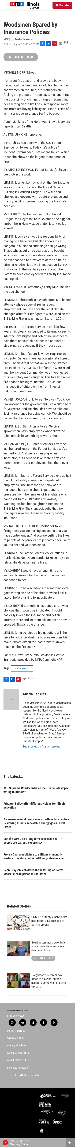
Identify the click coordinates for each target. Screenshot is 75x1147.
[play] (5, 1142)
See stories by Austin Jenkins (41, 746)
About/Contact (15, 1038)
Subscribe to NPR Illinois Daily (23, 1075)
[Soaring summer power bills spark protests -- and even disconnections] (18, 948)
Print (67, 42)
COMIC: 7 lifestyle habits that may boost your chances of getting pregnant (49, 920)
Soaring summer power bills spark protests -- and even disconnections (48, 946)
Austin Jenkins (23, 39)
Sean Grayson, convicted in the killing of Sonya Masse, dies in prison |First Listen (33, 872)
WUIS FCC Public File (18, 1053)
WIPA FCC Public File (18, 1060)
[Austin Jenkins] (11, 699)
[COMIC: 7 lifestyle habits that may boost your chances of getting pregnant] (18, 922)
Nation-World (22, 668)
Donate (64, 5)
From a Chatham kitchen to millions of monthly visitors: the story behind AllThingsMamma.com (33, 856)
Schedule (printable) (18, 1067)
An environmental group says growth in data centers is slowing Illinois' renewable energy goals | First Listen (36, 823)
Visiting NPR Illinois (17, 1045)
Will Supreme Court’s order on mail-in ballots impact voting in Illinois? (36, 790)
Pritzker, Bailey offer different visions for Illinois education (34, 805)
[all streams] (70, 1142)
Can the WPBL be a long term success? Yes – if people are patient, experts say (32, 840)
